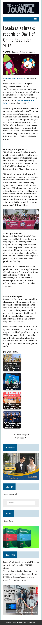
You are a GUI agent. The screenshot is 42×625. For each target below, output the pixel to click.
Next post (19, 437)
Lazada (15, 52)
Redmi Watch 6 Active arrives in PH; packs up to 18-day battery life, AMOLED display (21, 565)
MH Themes (33, 623)
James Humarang (18, 78)
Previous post (23, 434)
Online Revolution (27, 52)
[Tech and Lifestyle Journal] (21, 8)
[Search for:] (21, 502)
